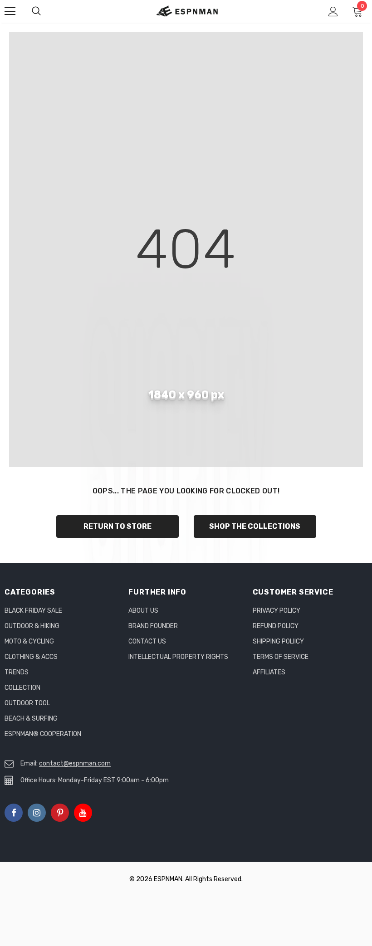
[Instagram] (37, 813)
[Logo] (187, 11)
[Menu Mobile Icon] (10, 11)
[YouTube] (83, 813)
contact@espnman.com (75, 763)
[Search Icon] (45, 11)
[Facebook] (14, 813)
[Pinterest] (60, 813)
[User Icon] (333, 11)
